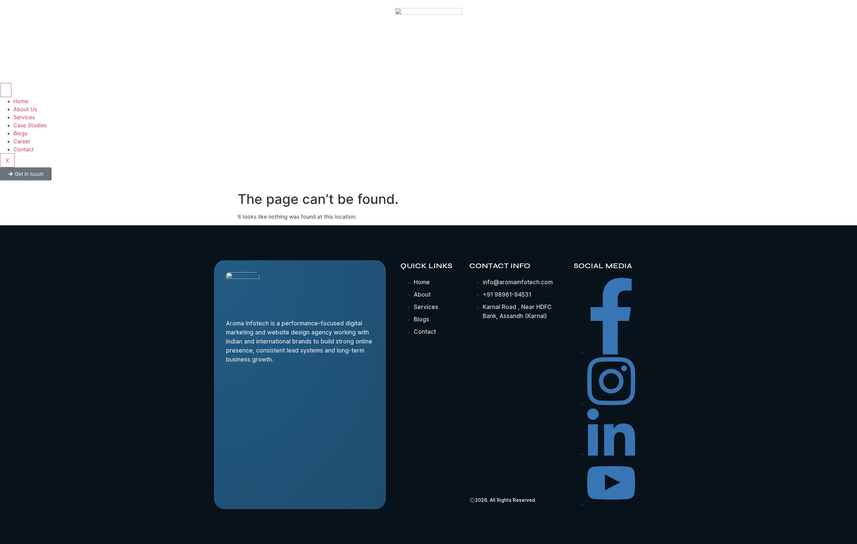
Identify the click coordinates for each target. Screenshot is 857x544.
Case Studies (30, 125)
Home (20, 101)
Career (21, 141)
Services (24, 117)
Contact (23, 149)
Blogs (20, 133)
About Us (25, 109)
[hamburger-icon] (5, 90)
